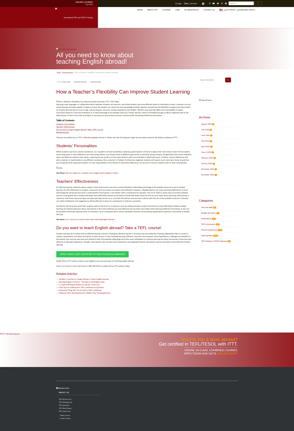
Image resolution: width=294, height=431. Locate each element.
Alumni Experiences (211, 230)
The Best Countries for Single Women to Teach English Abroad (84, 279)
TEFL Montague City (65, 402)
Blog (58, 73)
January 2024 (207, 163)
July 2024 (206, 130)
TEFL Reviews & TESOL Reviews (215, 241)
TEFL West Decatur (65, 408)
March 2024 (207, 152)
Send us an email (63, 266)
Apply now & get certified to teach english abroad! (92, 254)
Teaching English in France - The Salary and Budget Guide (82, 282)
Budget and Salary (210, 213)
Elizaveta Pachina (81, 82)
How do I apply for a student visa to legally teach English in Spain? (91, 173)
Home (140, 10)
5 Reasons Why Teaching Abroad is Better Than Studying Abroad (84, 293)
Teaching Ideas (67, 73)
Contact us (209, 10)
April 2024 (206, 147)
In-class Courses (65, 418)
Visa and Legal (208, 207)
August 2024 (207, 124)
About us (64, 392)
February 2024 (208, 158)
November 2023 (208, 175)
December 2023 (208, 169)
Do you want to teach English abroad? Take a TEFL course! (79, 130)
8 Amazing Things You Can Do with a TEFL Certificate (80, 290)
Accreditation (191, 10)
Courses (166, 10)
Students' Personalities (65, 124)
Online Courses (84, 2)
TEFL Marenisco (64, 405)
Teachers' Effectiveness (65, 127)
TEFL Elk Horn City (65, 399)
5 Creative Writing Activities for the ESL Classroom (79, 285)
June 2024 (206, 135)
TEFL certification (84, 137)
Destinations (208, 219)
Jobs (177, 10)
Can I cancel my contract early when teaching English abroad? (90, 219)
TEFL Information (210, 224)
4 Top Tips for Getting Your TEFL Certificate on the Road (81, 287)
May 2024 (206, 141)
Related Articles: (62, 132)
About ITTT (152, 10)
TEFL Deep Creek (65, 411)
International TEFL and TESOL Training (78, 17)
